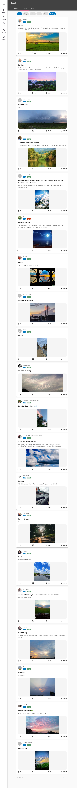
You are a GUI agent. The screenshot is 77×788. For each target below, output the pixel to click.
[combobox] (43, 3)
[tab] (15, 8)
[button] (19, 13)
